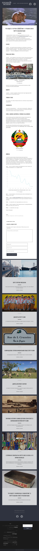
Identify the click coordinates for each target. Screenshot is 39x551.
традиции (15, 543)
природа (5, 540)
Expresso (21, 191)
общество (12, 215)
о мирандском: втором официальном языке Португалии (19, 350)
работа (15, 540)
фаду (7, 544)
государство (10, 529)
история (8, 215)
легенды (14, 534)
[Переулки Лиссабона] (6, 4)
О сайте (14, 3)
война (10, 527)
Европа (6, 525)
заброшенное (9, 532)
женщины (5, 532)
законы (13, 532)
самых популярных (17, 197)
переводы (15, 537)
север (9, 543)
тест (13, 543)
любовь (9, 535)
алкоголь (5, 527)
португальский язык (19, 215)
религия (11, 542)
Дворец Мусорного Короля (20, 384)
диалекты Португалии (19, 317)
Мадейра (9, 525)
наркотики (15, 535)
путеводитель (10, 540)
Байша (3, 525)
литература (5, 535)
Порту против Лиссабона (19, 282)
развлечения (6, 542)
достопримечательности (9, 530)
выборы (13, 527)
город (16, 527)
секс (11, 543)
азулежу (17, 525)
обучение (4, 537)
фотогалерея (10, 544)
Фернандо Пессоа (13, 525)
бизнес (8, 527)
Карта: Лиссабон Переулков (22, 3)
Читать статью (19, 290)
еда (16, 530)
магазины (12, 535)
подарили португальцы (23, 36)
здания (16, 532)
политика (5, 539)
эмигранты (14, 544)
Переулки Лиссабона (19, 510)
